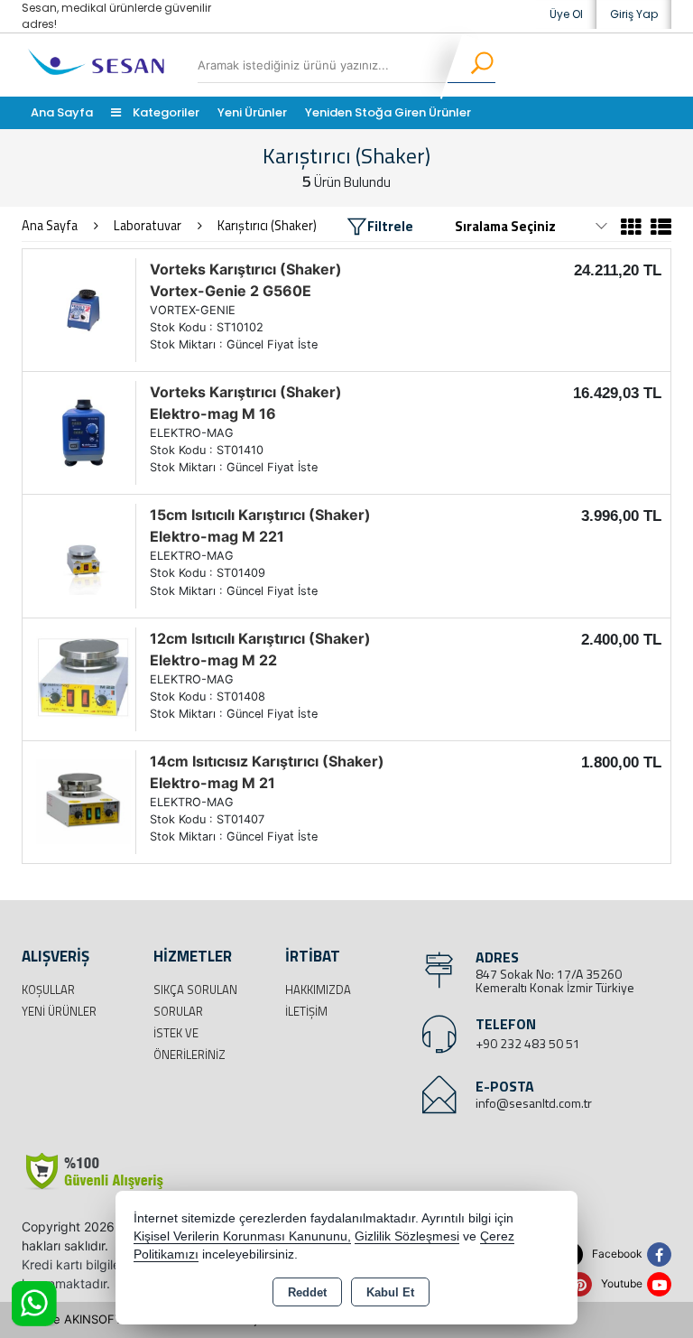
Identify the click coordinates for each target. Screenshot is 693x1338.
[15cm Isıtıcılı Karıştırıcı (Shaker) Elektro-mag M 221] (83, 554)
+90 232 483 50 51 (528, 1043)
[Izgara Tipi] (631, 229)
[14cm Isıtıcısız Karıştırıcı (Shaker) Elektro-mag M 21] (83, 801)
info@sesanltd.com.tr (534, 1102)
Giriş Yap (634, 14)
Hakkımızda (318, 989)
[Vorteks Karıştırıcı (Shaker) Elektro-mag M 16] (83, 432)
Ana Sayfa (62, 112)
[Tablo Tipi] (658, 229)
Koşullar (48, 989)
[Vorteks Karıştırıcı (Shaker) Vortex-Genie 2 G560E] (83, 309)
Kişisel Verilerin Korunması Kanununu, (242, 1236)
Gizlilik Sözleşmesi (407, 1236)
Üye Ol (566, 14)
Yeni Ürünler (59, 1011)
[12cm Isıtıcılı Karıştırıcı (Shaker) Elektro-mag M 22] (83, 678)
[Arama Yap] (470, 65)
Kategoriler (164, 112)
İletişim (306, 1011)
